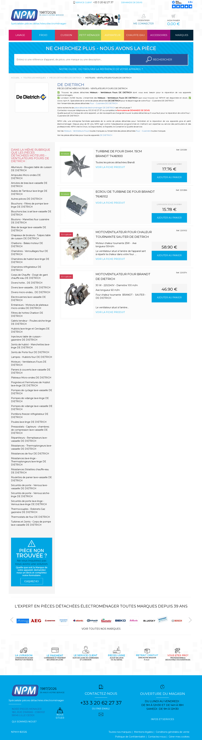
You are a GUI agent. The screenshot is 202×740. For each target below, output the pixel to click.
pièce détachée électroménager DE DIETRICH (94, 107)
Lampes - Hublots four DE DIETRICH (31, 357)
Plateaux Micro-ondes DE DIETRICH (31, 377)
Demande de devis (131, 2)
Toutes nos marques (120, 732)
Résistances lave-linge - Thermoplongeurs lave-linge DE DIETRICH (28, 461)
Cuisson (66, 35)
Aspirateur (112, 35)
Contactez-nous (157, 736)
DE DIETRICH (106, 135)
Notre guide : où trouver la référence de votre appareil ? (101, 69)
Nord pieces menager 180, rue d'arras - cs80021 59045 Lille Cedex (28, 712)
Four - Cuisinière (143, 131)
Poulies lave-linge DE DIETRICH (29, 422)
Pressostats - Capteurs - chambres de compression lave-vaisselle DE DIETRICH (30, 429)
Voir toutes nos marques (101, 628)
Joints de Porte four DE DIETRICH (30, 352)
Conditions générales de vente (172, 732)
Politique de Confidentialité (130, 736)
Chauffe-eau (135, 35)
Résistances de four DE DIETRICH (30, 453)
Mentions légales (143, 732)
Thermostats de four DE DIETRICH (30, 516)
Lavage (20, 35)
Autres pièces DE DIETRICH (26, 198)
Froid (43, 35)
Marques (181, 35)
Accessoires (158, 35)
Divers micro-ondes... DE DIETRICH (30, 292)
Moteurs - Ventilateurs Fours (76, 131)
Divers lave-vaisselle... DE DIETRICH (30, 287)
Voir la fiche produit (110, 167)
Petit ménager (89, 35)
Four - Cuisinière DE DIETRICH (104, 103)
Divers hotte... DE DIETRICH (26, 282)
